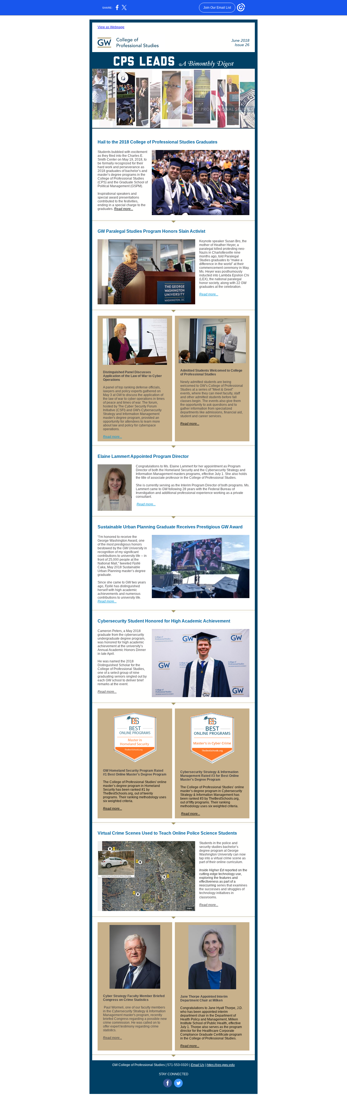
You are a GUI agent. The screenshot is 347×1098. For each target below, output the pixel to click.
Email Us (197, 1065)
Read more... (123, 209)
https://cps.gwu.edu (221, 1065)
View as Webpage (111, 27)
